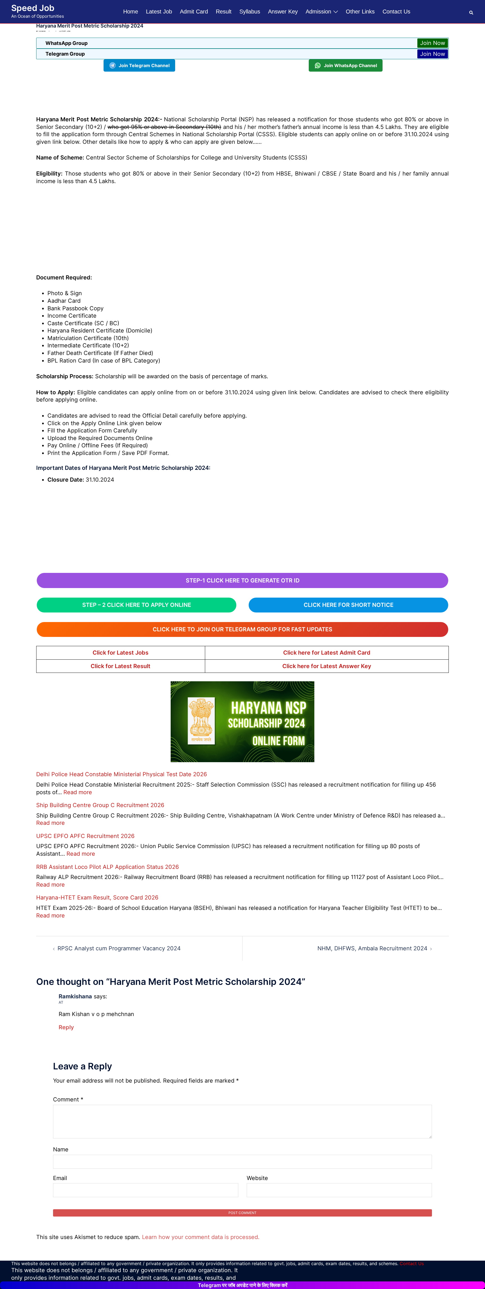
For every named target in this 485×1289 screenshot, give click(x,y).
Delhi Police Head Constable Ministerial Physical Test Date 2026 (121, 774)
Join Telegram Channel (144, 65)
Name (60, 1149)
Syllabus (249, 11)
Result (224, 11)
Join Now (432, 43)
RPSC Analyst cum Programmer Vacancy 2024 (119, 948)
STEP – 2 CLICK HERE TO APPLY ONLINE (136, 605)
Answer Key (283, 11)
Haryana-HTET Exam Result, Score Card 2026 (97, 897)
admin (42, 31)
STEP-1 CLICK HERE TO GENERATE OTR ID (242, 580)
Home (130, 11)
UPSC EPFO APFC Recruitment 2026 (85, 836)
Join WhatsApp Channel (350, 65)
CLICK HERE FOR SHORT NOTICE (349, 605)
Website (257, 1178)
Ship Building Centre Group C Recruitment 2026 (100, 805)
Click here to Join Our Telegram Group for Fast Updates (242, 629)
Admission (318, 11)
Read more (77, 792)
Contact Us (396, 11)
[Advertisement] (242, 92)
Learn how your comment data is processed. (201, 1237)
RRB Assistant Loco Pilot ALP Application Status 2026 (107, 867)
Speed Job (32, 8)
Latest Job (159, 11)
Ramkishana (75, 996)
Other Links (360, 11)
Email (60, 1178)
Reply (66, 1027)
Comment (68, 1099)
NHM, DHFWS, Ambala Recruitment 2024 (372, 948)
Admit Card (194, 11)
